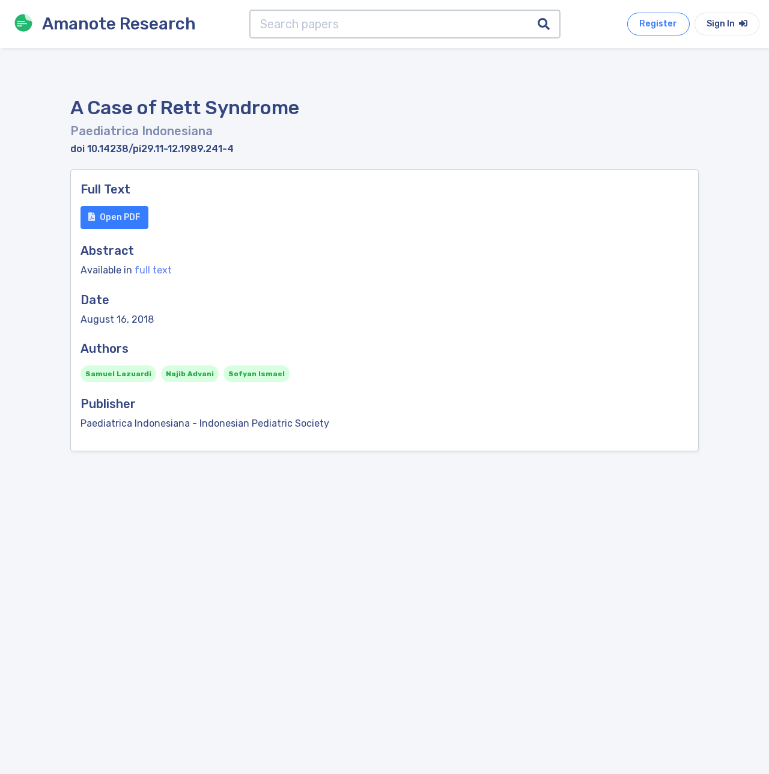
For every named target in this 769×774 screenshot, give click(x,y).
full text (153, 270)
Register (658, 24)
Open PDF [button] (120, 217)
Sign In (722, 24)
